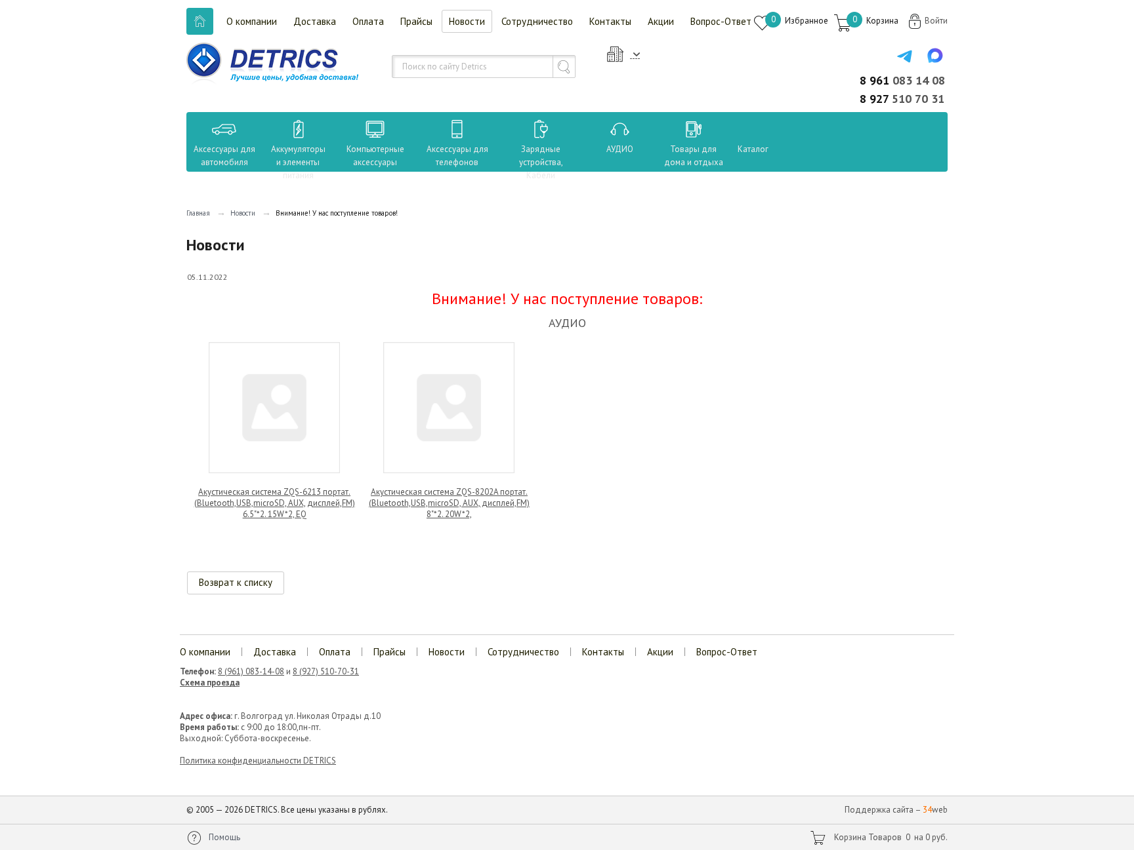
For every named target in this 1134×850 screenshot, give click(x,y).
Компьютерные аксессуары (375, 156)
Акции (661, 21)
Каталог (741, 149)
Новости (467, 21)
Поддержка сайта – (896, 809)
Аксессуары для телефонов (457, 156)
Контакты (610, 21)
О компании (251, 21)
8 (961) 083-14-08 (251, 671)
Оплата (368, 21)
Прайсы (416, 21)
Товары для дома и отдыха (693, 156)
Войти (936, 20)
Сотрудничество (537, 21)
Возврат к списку (235, 582)
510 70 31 (902, 98)
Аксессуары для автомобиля (224, 156)
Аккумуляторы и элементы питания (298, 162)
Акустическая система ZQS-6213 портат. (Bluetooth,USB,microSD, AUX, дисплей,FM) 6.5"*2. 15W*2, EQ (274, 503)
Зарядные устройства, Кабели (541, 162)
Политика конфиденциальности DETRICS (258, 760)
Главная (198, 213)
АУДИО (619, 149)
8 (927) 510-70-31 (326, 671)
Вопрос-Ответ (720, 21)
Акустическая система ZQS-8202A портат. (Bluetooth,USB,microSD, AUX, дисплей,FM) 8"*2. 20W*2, (449, 503)
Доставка (314, 21)
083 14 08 (902, 80)
